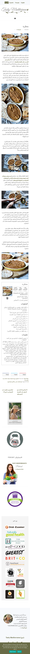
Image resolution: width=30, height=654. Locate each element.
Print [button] (7, 298)
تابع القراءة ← (23, 628)
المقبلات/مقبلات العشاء (9, 378)
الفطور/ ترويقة (16, 378)
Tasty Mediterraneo (15, 7)
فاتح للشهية (9, 381)
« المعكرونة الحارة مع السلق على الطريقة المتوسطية (22, 392)
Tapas (25, 378)
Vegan (27, 378)
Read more (13, 651)
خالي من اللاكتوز (15, 381)
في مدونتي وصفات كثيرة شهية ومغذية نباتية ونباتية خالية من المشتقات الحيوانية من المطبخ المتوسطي (15, 178)
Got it (19, 651)
